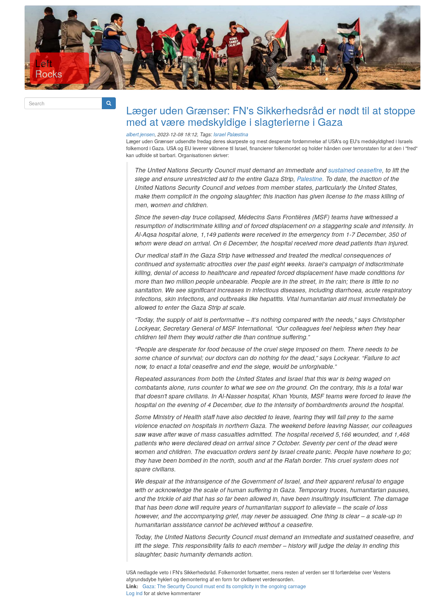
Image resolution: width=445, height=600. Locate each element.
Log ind (134, 593)
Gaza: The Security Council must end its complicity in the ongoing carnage (224, 586)
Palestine (309, 178)
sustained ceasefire (355, 169)
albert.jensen (140, 134)
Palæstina (237, 134)
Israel (219, 134)
